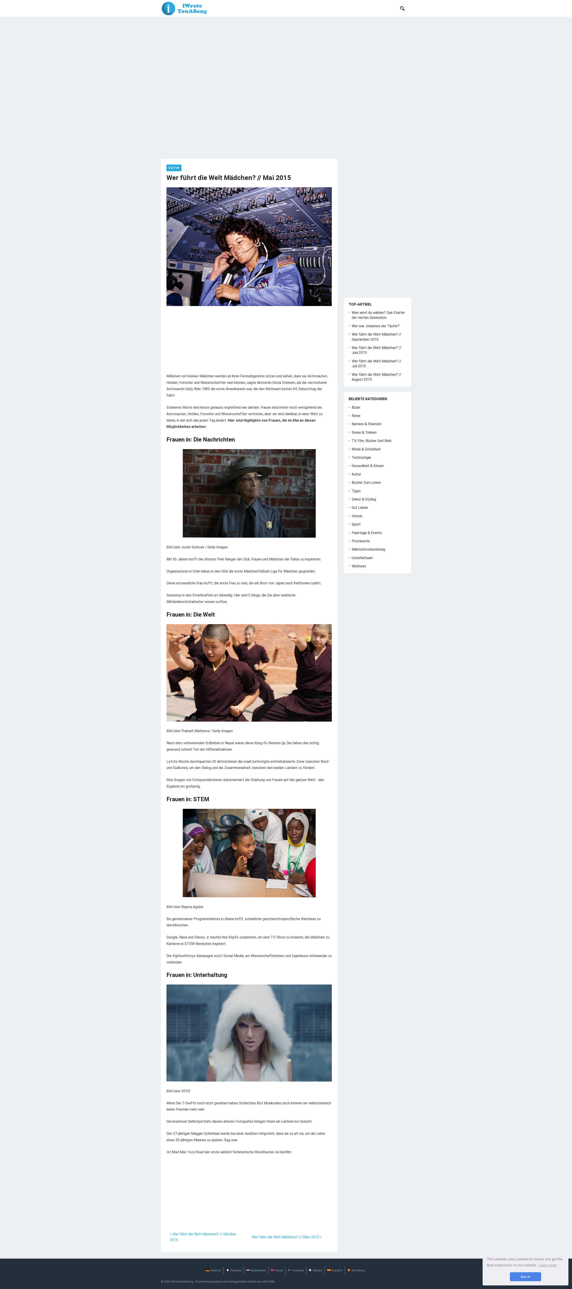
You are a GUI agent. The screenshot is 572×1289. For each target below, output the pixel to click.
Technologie (361, 457)
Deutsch (215, 1270)
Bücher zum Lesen (366, 482)
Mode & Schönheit (366, 449)
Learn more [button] (548, 1265)
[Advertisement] (286, 50)
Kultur (174, 167)
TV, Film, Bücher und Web (371, 441)
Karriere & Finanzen (366, 424)
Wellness (359, 566)
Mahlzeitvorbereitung (368, 549)
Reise (356, 416)
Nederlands (258, 1270)
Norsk (279, 1270)
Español (337, 1270)
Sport (356, 524)
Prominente (361, 541)
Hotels (357, 516)
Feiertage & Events (367, 533)
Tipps (356, 491)
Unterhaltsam (362, 558)
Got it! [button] (525, 1276)
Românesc (359, 1270)
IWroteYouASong (182, 1281)
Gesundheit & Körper (368, 466)
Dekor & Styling (364, 499)
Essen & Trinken (364, 432)
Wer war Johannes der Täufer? (376, 326)
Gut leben (360, 507)
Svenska (298, 1270)
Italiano (317, 1270)
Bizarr (356, 407)
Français (236, 1270)
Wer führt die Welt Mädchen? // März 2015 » (287, 1237)
